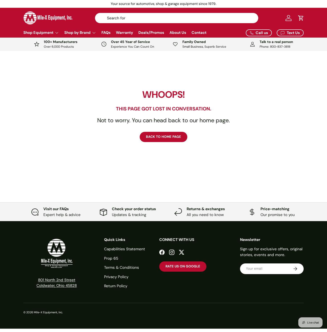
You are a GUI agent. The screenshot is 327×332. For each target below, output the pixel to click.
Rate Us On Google (183, 266)
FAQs (106, 32)
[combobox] (176, 18)
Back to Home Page (163, 136)
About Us (178, 32)
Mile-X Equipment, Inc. (48, 312)
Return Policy (115, 285)
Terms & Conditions (121, 267)
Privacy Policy (116, 276)
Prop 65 (111, 258)
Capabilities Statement (124, 248)
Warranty (124, 32)
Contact (199, 32)
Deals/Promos (151, 32)
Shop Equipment (38, 32)
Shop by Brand (77, 32)
